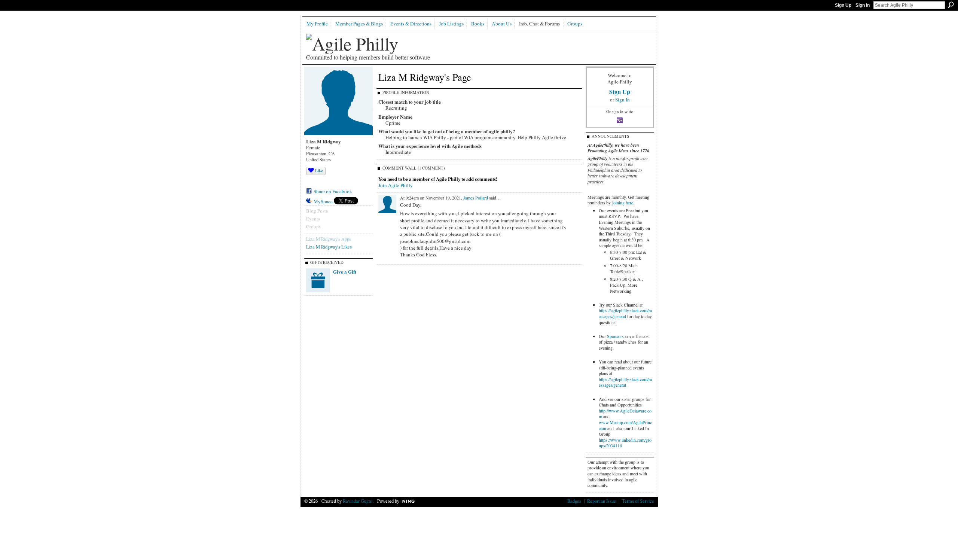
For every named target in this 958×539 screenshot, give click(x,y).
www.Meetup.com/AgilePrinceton (625, 425)
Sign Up (843, 5)
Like (319, 170)
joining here (622, 202)
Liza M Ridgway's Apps (328, 239)
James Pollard (475, 198)
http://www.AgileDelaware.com (625, 414)
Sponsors (615, 336)
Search (951, 4)
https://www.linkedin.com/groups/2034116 (625, 443)
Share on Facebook (333, 191)
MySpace (323, 201)
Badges (574, 501)
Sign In (862, 5)
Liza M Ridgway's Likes (329, 247)
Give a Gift (344, 271)
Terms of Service (638, 501)
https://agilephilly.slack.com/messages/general (625, 313)
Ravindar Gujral (357, 501)
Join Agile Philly (395, 185)
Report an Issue (601, 501)
